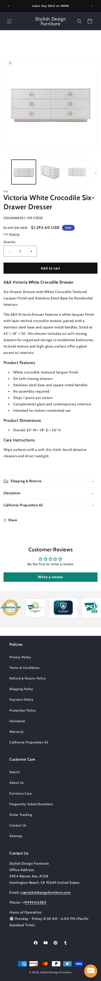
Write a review (50, 577)
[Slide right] (96, 173)
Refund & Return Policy (27, 678)
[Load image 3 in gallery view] (77, 172)
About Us (16, 782)
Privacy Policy (20, 657)
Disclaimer (17, 721)
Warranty (16, 731)
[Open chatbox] (90, 971)
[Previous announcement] (9, 6)
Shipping (14, 234)
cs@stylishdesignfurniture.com (45, 892)
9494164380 (35, 902)
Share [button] (12, 520)
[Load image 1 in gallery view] (24, 172)
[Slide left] (5, 173)
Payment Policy (21, 699)
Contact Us (18, 825)
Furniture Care (20, 793)
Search (14, 772)
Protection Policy (22, 710)
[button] (9, 21)
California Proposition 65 (28, 742)
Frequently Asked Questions (31, 804)
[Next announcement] (92, 6)
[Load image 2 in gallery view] (50, 172)
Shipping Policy (21, 689)
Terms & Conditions (24, 668)
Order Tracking (20, 815)
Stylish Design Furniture (56, 972)
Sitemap (15, 836)
